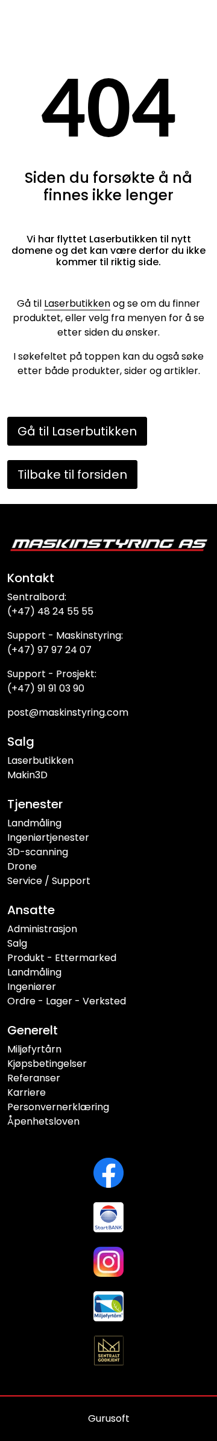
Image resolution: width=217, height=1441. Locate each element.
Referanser (33, 1078)
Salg (17, 943)
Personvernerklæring (58, 1107)
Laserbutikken (77, 303)
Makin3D (27, 775)
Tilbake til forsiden (72, 474)
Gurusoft (109, 1418)
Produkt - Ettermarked (61, 958)
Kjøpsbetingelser (47, 1064)
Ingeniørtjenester (48, 837)
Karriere (26, 1092)
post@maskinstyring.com (67, 712)
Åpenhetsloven (43, 1121)
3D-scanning (37, 852)
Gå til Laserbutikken (77, 431)
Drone (22, 866)
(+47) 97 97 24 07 (49, 650)
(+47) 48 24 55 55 (50, 611)
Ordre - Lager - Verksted (66, 1001)
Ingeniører (31, 987)
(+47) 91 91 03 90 (45, 688)
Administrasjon (42, 929)
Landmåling (34, 823)
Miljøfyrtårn (34, 1049)
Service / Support (48, 881)
